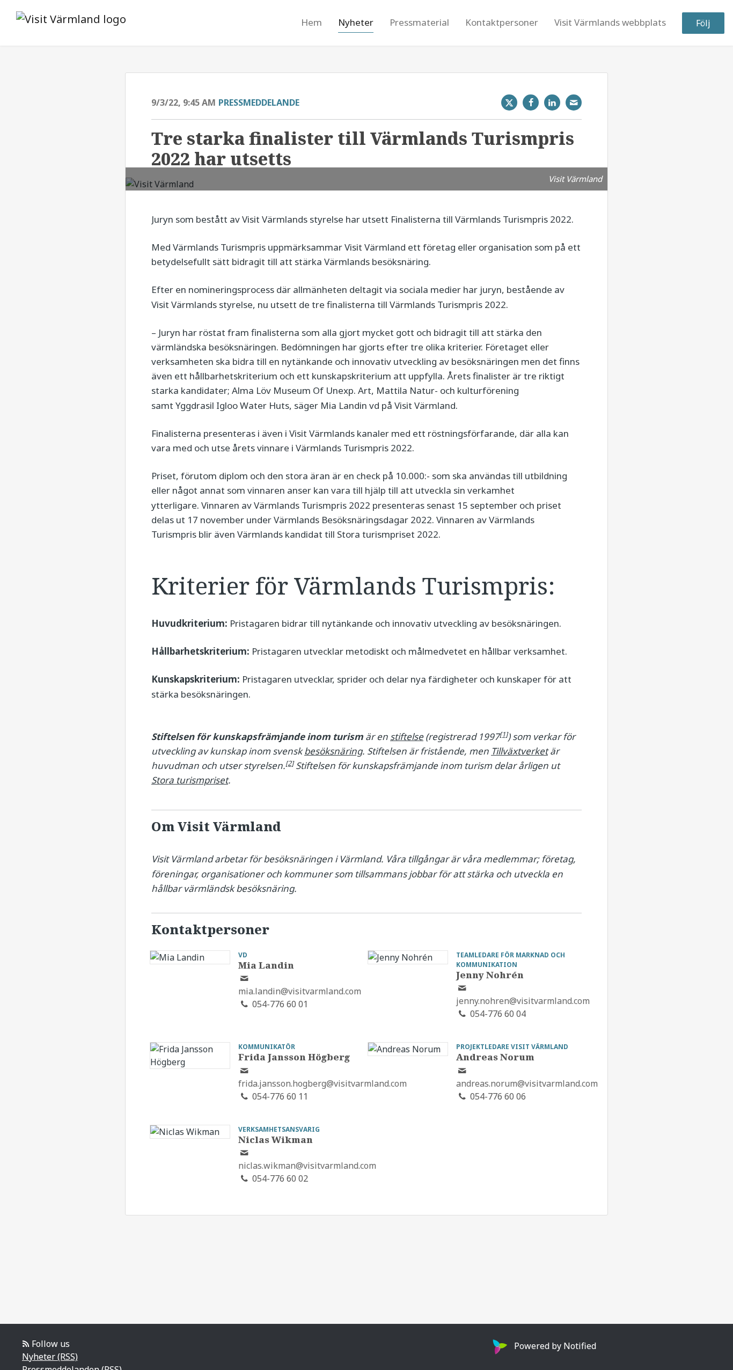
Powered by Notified (555, 1346)
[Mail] (574, 102)
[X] (509, 102)
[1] (504, 734)
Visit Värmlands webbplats (610, 22)
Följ (703, 23)
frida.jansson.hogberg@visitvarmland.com (322, 1083)
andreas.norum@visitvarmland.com (527, 1083)
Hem (311, 22)
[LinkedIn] (552, 102)
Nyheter (355, 22)
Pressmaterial (419, 22)
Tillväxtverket (519, 751)
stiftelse (406, 736)
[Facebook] (531, 102)
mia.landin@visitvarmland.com (299, 991)
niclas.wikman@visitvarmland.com (307, 1165)
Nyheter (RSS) (50, 1356)
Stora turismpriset (189, 780)
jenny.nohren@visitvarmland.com (523, 1001)
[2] (289, 763)
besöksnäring (333, 751)
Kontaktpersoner (501, 22)
